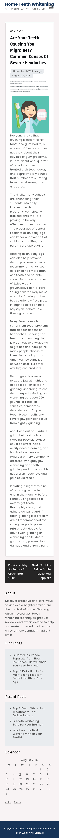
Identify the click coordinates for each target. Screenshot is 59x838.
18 (14, 784)
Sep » (17, 802)
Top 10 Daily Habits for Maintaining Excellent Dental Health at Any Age (28, 676)
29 (41, 789)
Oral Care (16, 31)
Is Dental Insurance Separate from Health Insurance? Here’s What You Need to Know (29, 660)
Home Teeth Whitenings (27, 71)
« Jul (8, 802)
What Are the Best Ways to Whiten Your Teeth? (27, 734)
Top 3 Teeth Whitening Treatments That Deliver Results (29, 712)
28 (34, 789)
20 (27, 784)
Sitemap (40, 832)
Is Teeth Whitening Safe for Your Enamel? (28, 722)
